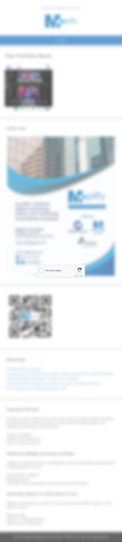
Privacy (76, 275)
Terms (81, 275)
